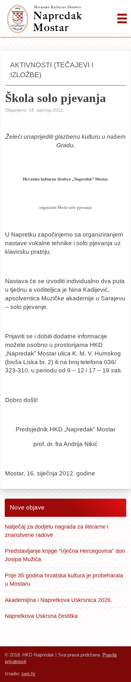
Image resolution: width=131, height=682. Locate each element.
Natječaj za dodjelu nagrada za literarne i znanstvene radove (56, 530)
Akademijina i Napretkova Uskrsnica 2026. (58, 600)
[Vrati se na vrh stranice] (118, 669)
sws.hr (28, 673)
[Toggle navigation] (122, 18)
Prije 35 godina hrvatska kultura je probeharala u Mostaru (64, 579)
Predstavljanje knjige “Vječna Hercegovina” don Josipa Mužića (65, 554)
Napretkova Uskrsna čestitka (41, 615)
